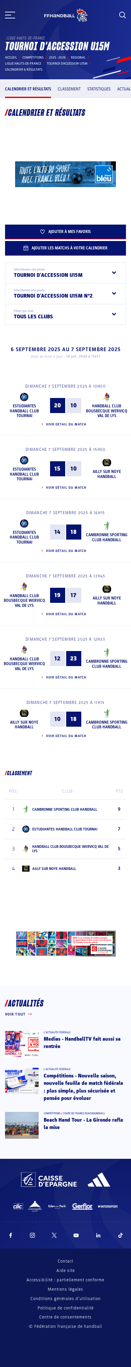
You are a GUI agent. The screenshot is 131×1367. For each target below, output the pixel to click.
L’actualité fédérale (57, 1032)
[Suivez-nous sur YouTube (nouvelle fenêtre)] (76, 1235)
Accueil (11, 58)
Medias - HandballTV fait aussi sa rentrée (82, 1043)
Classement (69, 89)
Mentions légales (65, 1289)
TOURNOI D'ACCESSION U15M (67, 64)
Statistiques (99, 89)
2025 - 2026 (57, 58)
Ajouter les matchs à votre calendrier (69, 248)
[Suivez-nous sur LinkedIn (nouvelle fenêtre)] (98, 1235)
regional (78, 58)
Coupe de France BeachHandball (84, 1113)
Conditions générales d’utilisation (66, 1298)
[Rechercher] (122, 15)
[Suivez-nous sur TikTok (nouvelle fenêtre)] (120, 1235)
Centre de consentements (65, 1317)
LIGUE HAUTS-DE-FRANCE (23, 64)
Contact (65, 1261)
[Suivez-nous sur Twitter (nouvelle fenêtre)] (54, 1235)
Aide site (65, 1270)
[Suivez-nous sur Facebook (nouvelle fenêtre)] (10, 1235)
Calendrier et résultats (28, 89)
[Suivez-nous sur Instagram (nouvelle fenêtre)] (32, 1235)
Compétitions (33, 58)
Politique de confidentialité (66, 1308)
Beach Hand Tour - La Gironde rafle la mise (83, 1124)
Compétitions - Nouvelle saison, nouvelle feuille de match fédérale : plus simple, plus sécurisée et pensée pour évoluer (83, 1087)
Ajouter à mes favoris (69, 231)
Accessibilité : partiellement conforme (65, 1280)
